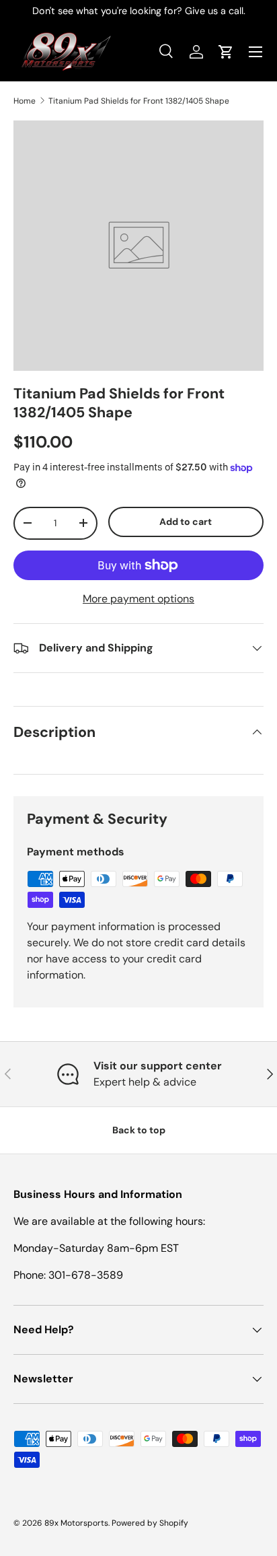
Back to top (138, 1130)
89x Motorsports (76, 1523)
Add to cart (185, 522)
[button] (226, 52)
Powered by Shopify (150, 1523)
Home (24, 101)
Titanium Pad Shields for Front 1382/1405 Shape (138, 101)
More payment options (138, 599)
